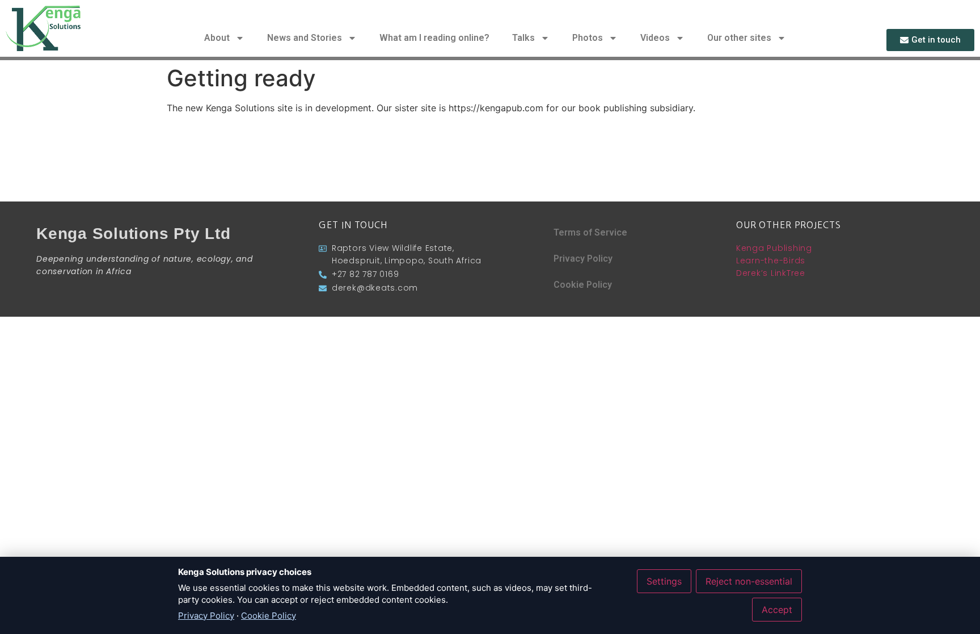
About (217, 37)
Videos (655, 37)
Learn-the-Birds (770, 260)
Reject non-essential (749, 581)
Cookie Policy (583, 284)
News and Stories (304, 37)
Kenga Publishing (774, 248)
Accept (777, 609)
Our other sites (739, 37)
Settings (664, 581)
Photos (587, 37)
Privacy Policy (583, 258)
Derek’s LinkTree (770, 273)
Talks (523, 37)
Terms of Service (590, 232)
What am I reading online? (434, 37)
